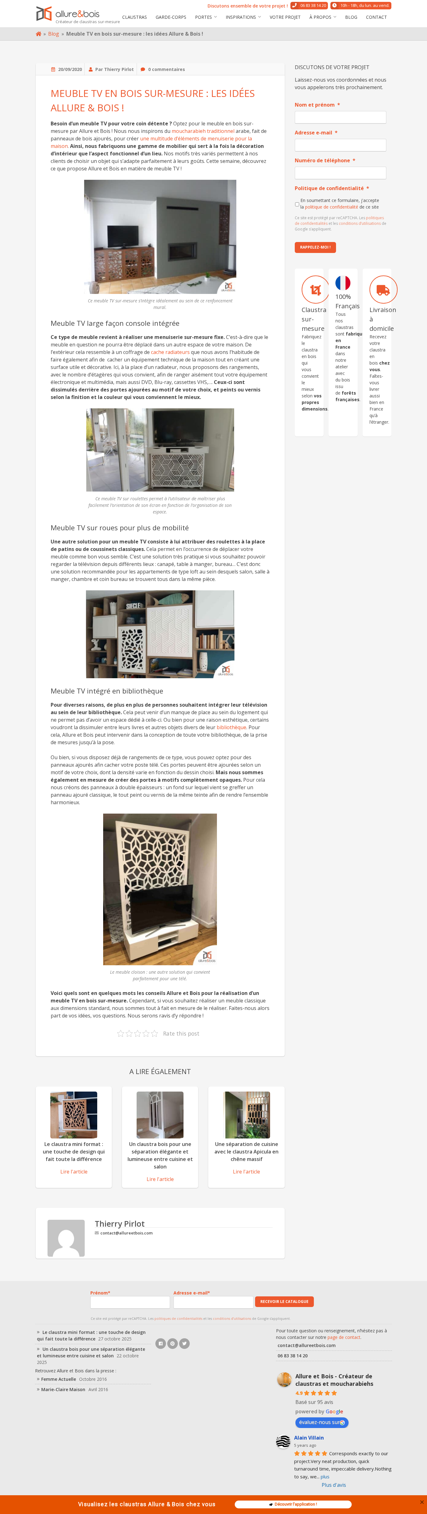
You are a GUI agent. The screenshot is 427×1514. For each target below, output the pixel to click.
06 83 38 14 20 (313, 5)
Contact (376, 17)
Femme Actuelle (58, 1379)
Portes (203, 17)
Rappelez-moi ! (315, 247)
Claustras (134, 17)
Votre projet (285, 17)
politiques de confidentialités (178, 1318)
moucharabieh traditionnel (203, 131)
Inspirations (241, 17)
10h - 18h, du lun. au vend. (364, 5)
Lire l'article (74, 1171)
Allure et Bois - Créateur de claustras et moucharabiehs (334, 1379)
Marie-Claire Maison (63, 1389)
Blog (351, 17)
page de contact (344, 1337)
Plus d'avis (334, 1484)
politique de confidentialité (331, 207)
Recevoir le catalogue (284, 1301)
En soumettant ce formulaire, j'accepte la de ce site (339, 203)
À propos (320, 17)
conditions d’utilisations (360, 223)
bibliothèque (231, 727)
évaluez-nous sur (319, 1422)
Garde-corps (171, 17)
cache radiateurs (170, 352)
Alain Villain (309, 1437)
